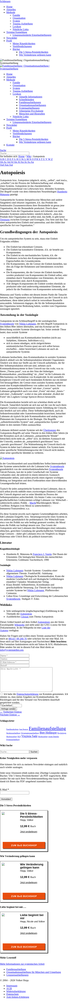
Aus (6, 165)
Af (12, 162)
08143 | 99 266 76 (18, 638)
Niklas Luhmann (27, 323)
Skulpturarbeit (11, 736)
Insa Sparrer (23, 729)
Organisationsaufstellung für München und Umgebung (33, 972)
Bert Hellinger (48, 732)
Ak (16, 162)
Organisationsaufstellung (30, 733)
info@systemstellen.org (11, 650)
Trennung (5, 219)
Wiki (28, 156)
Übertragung (49, 430)
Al (19, 162)
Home (21, 156)
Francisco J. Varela (42, 554)
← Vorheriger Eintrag (11, 712)
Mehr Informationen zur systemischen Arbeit (22, 964)
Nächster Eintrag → (10, 714)
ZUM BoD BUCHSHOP (24, 845)
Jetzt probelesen (28, 831)
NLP (19, 736)
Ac (5, 162)
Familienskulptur (12, 729)
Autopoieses (44, 622)
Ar (25, 162)
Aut (11, 165)
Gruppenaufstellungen (17, 975)
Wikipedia (19, 624)
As (29, 162)
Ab (2, 162)
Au (32, 162)
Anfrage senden (8, 709)
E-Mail (4, 789)
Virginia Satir (29, 736)
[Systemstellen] (34, 68)
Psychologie (61, 733)
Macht (33, 503)
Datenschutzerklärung (27, 694)
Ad (9, 162)
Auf (2, 165)
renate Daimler (53, 736)
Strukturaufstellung (13, 733)
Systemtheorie (7, 323)
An (22, 162)
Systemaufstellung (13, 739)
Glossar (25, 616)
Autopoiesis (26, 613)
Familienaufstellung (47, 728)
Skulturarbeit (43, 736)
